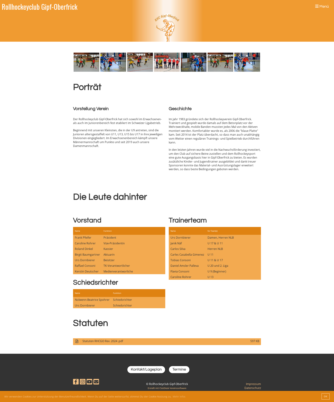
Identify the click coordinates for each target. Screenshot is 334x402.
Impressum (253, 384)
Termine (179, 369)
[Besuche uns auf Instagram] (82, 382)
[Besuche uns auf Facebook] (76, 382)
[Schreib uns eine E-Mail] (96, 382)
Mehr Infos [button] (179, 396)
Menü (324, 7)
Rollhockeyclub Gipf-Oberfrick (39, 6)
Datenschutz (252, 388)
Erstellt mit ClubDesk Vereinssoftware (167, 388)
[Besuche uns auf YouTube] (89, 382)
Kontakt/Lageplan (146, 369)
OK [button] (325, 396)
